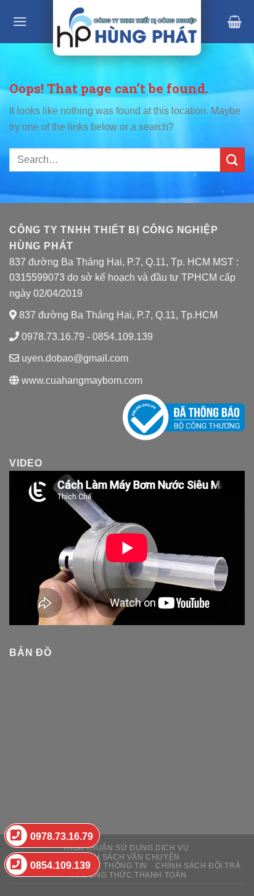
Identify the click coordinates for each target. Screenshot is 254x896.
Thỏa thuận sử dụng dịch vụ (125, 848)
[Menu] (19, 21)
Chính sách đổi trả (197, 865)
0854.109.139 (60, 865)
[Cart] (234, 21)
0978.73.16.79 (61, 836)
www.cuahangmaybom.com (80, 380)
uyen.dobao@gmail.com (75, 358)
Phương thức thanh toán (128, 875)
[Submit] (232, 159)
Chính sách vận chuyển (127, 857)
